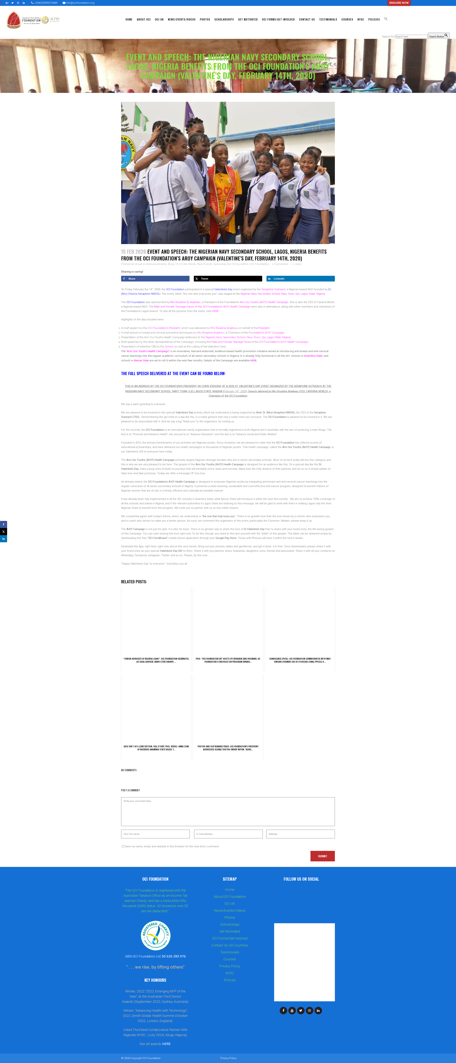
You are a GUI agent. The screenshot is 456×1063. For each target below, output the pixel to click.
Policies (229, 980)
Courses (230, 959)
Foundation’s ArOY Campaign (266, 332)
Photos (229, 917)
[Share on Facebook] (3, 524)
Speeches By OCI (225, 264)
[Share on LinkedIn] (3, 538)
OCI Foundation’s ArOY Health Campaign (283, 342)
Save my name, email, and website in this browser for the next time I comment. (172, 846)
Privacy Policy (229, 966)
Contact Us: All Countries (230, 945)
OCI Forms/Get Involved (229, 938)
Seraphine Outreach (273, 289)
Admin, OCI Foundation (254, 264)
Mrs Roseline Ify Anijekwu (185, 302)
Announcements (156, 264)
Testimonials (229, 952)
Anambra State (313, 355)
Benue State (141, 360)
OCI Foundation (151, 1058)
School (169, 346)
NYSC (230, 973)
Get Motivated (230, 931)
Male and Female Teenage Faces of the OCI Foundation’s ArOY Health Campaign (202, 306)
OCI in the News (185, 264)
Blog (171, 264)
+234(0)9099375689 (45, 2)
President (263, 328)
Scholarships (230, 924)
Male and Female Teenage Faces (231, 342)
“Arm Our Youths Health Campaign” (148, 351)
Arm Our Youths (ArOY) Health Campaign (264, 302)
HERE (215, 311)
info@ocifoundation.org (80, 2)
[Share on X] (3, 531)
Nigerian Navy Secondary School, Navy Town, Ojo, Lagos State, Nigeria (283, 293)
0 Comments (280, 264)
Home (229, 890)
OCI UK (230, 904)
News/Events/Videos (229, 911)
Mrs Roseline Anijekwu (224, 328)
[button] (386, 19)
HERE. (253, 360)
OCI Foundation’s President (164, 328)
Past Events (204, 264)
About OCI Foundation (230, 897)
